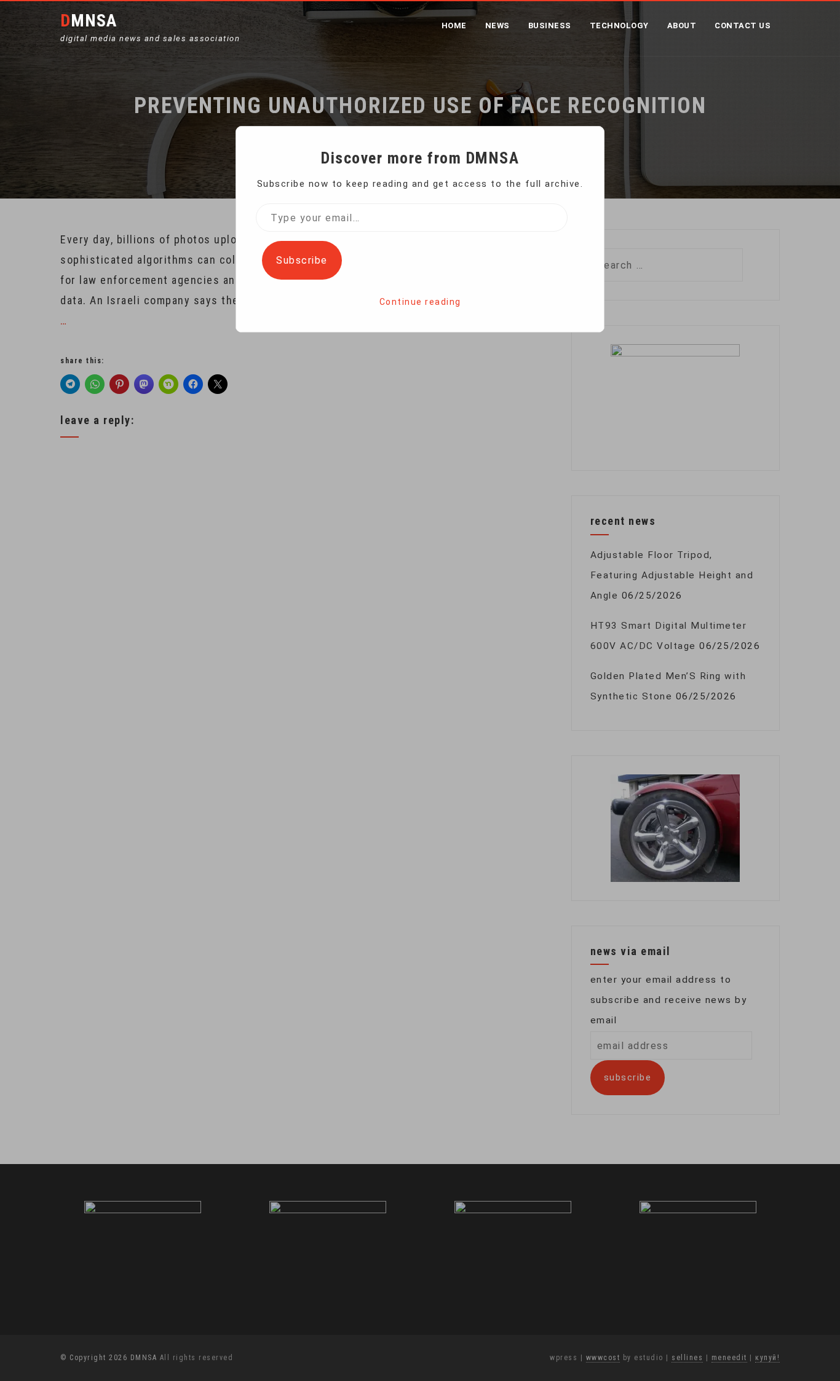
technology (619, 25)
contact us (743, 25)
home (454, 25)
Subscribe (302, 260)
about (682, 25)
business (549, 25)
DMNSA (88, 20)
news (497, 25)
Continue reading (420, 302)
